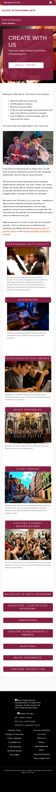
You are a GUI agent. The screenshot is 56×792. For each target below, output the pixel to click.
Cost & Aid (42, 734)
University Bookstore (41, 754)
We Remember (15, 747)
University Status (14, 730)
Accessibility (14, 755)
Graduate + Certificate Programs (28, 607)
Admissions (28, 620)
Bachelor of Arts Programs (28, 594)
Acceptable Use (14, 742)
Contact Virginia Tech (28, 725)
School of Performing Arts (11, 20)
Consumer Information (41, 730)
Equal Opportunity (41, 746)
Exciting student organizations (28, 524)
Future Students (8, 23)
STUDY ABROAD (28, 469)
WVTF (41, 750)
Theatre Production (28, 669)
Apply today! (26, 65)
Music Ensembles (28, 658)
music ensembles (28, 410)
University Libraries (14, 751)
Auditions (28, 646)
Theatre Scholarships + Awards (28, 633)
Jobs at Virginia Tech (41, 758)
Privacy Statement (14, 738)
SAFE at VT (41, 738)
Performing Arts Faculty (28, 244)
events (29, 200)
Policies (42, 742)
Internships (28, 300)
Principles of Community (14, 734)
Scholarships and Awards (28, 358)
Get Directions (24, 718)
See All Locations (26, 721)
